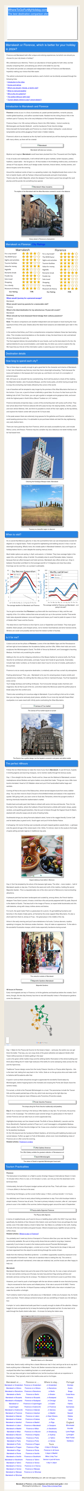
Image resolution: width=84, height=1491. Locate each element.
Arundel (70, 1428)
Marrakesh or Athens (13, 1388)
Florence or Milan (32, 1428)
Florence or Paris (32, 1438)
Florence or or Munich (33, 1431)
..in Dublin (51, 1403)
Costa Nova (70, 1394)
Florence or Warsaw (32, 1469)
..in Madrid (51, 1413)
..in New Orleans (51, 1416)
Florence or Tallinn (32, 1459)
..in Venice (51, 1441)
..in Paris (51, 1419)
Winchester (70, 1425)
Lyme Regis (70, 1431)
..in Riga (51, 1422)
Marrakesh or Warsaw (14, 1472)
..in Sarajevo (51, 1425)
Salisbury (70, 1441)
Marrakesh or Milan (14, 1431)
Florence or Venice (32, 1462)
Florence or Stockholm (32, 1456)
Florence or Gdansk (32, 1410)
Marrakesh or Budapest (13, 1400)
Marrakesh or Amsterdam (14, 1385)
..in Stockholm (51, 1428)
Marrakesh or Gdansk (14, 1416)
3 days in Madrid (51, 1453)
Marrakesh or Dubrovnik (14, 1410)
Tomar (70, 1419)
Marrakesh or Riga (13, 1450)
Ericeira (70, 1397)
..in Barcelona (51, 1388)
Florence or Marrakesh (32, 1425)
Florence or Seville (32, 1453)
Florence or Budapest (32, 1400)
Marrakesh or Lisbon (13, 1425)
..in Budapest (51, 1397)
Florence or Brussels (32, 1397)
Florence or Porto (32, 1441)
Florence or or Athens (32, 1388)
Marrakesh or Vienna (13, 1466)
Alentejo (70, 1385)
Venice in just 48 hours (51, 1459)
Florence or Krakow (33, 1419)
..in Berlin (51, 1391)
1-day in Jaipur (51, 1462)
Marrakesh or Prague (13, 1447)
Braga (70, 1391)
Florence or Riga (33, 1447)
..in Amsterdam (51, 1385)
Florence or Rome (32, 1450)
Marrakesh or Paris (14, 1441)
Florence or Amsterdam (32, 1385)
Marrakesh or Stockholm (14, 1459)
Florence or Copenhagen (32, 1403)
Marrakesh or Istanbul (14, 1422)
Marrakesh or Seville (13, 1456)
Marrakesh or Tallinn (13, 1462)
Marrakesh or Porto (14, 1444)
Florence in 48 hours (51, 1450)
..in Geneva (51, 1410)
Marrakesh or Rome (14, 1453)
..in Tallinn (51, 1438)
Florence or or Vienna (32, 1466)
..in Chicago (51, 1400)
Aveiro (70, 1388)
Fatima (70, 1403)
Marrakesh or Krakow (14, 1419)
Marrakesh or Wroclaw (14, 1475)
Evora (70, 1400)
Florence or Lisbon (32, 1416)
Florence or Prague (33, 1444)
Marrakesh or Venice (13, 1469)
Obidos (70, 1416)
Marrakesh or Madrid (13, 1428)
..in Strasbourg (51, 1431)
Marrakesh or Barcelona (14, 1391)
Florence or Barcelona (32, 1391)
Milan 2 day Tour (51, 1456)
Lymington (70, 1434)
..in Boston (51, 1394)
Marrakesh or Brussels (14, 1397)
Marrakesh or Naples (13, 1438)
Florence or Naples (33, 1434)
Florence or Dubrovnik (32, 1407)
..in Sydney (51, 1434)
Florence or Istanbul (32, 1413)
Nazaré (70, 1413)
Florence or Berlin (32, 1394)
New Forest (70, 1437)
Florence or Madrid (32, 1422)
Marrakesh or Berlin (14, 1394)
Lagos (70, 1410)
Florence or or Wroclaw (32, 1472)
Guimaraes (70, 1407)
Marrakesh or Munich (13, 1434)
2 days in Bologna (51, 1447)
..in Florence (51, 1407)
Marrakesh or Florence (14, 1413)
